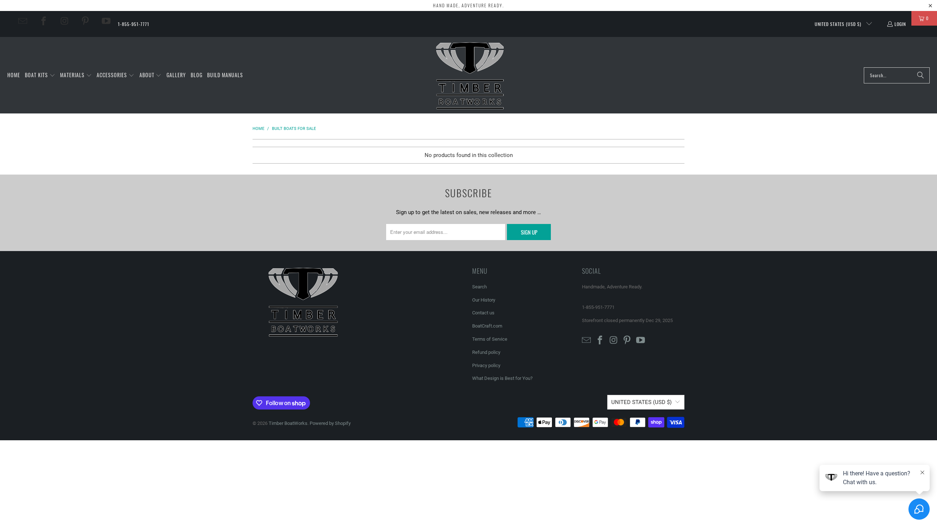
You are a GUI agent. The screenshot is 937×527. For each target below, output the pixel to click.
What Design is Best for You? (502, 378)
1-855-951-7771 (133, 24)
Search (479, 286)
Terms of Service (489, 339)
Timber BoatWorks (288, 423)
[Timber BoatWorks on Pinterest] (85, 20)
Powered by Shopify (330, 423)
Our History (483, 300)
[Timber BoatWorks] (470, 75)
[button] (40, 75)
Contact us (483, 312)
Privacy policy (486, 365)
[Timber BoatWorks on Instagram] (64, 20)
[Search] (920, 75)
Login (900, 24)
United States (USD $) (839, 24)
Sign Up (529, 232)
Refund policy (486, 352)
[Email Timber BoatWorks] (22, 20)
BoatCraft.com (487, 326)
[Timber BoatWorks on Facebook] (43, 20)
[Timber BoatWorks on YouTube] (106, 20)
